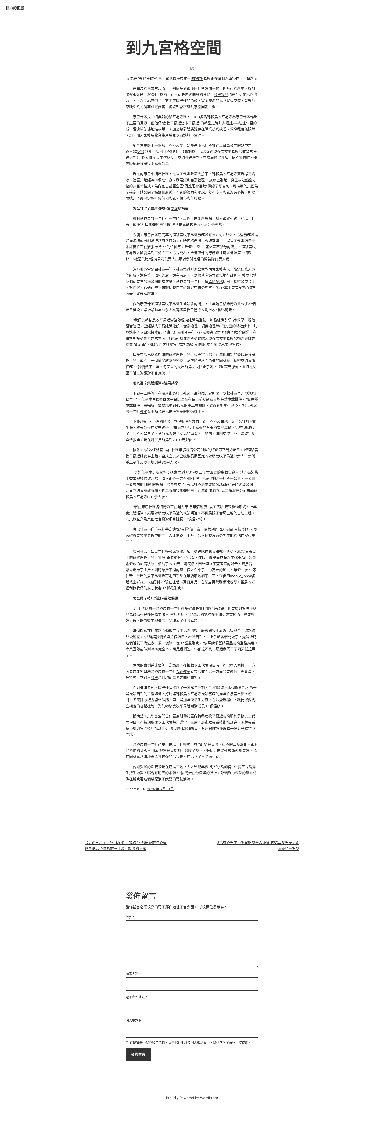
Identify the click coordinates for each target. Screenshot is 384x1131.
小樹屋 (156, 174)
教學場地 (221, 94)
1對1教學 (197, 78)
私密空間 (241, 360)
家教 (147, 135)
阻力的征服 (15, 8)
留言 (130, 917)
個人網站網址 (135, 1020)
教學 (143, 411)
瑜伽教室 (165, 360)
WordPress (209, 1097)
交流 (174, 208)
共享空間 (197, 107)
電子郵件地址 (136, 997)
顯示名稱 (133, 974)
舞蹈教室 (183, 671)
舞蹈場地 (219, 275)
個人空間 (178, 157)
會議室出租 (178, 551)
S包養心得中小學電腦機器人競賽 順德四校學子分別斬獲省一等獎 (258, 845)
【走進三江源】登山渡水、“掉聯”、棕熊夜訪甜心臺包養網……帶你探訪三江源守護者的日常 (126, 845)
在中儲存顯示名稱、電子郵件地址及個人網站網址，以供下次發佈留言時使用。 (190, 1043)
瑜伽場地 (147, 129)
